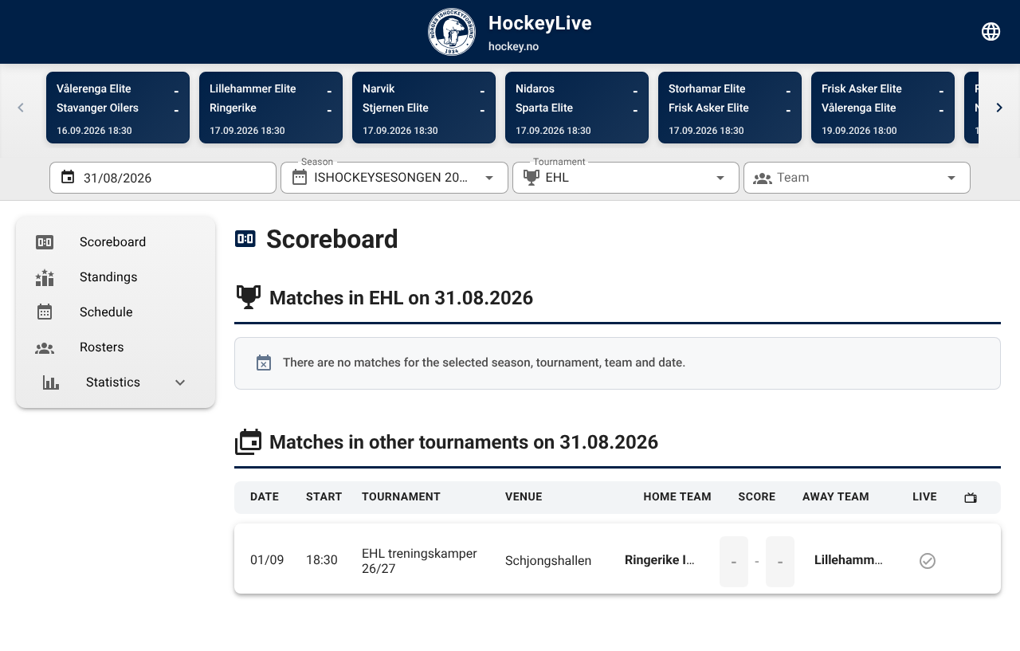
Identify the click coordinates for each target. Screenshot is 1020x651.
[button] (694, 177)
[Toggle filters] (991, 32)
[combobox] (394, 178)
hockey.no (513, 47)
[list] (115, 312)
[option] (115, 242)
